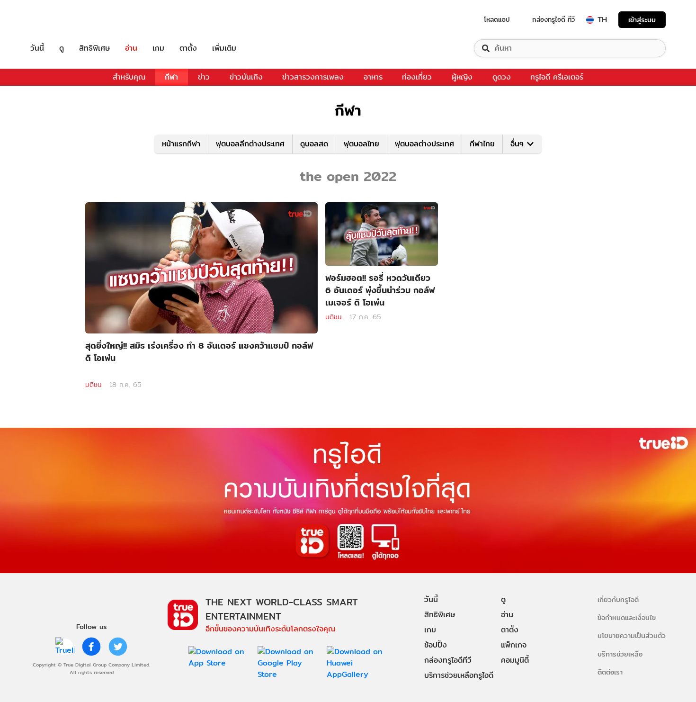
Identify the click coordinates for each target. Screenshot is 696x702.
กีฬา (171, 77)
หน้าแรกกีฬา (181, 144)
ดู (61, 48)
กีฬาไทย (482, 144)
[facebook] (91, 646)
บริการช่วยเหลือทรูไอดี (458, 675)
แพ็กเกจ (513, 645)
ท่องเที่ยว (417, 77)
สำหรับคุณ (129, 77)
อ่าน (131, 48)
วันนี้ (37, 48)
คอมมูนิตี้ (515, 660)
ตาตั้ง (188, 48)
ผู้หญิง (462, 77)
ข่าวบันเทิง (246, 77)
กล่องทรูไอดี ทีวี (553, 19)
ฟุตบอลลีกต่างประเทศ (250, 144)
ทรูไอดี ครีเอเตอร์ (556, 77)
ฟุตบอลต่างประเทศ (424, 144)
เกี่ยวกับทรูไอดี (618, 599)
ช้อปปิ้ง (435, 645)
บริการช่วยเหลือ (620, 653)
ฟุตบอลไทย (361, 144)
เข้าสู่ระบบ (642, 19)
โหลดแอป (497, 19)
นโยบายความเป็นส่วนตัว (632, 635)
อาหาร (373, 77)
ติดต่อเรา (610, 671)
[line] (64, 646)
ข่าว (204, 77)
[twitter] (117, 646)
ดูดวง (501, 77)
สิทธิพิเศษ (94, 48)
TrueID (58, 19)
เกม (158, 48)
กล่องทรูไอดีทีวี (448, 660)
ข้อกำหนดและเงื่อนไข (627, 617)
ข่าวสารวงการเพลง (313, 77)
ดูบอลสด (314, 144)
